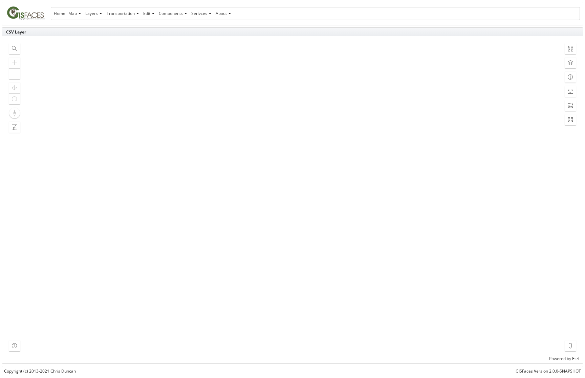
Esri (575, 358)
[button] (14, 48)
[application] (292, 199)
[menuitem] (59, 13)
